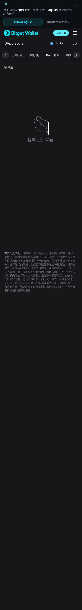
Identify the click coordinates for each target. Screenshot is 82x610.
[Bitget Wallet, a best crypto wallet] (21, 33)
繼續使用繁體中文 (58, 22)
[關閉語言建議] (76, 5)
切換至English (23, 22)
